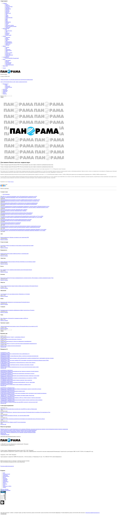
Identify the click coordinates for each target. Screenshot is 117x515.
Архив (4, 67)
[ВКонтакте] (1, 185)
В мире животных (9, 54)
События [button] (5, 3)
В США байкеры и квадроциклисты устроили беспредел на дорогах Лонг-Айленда (17, 362)
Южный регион (8, 87)
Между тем (5, 65)
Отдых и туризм (8, 52)
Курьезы (7, 34)
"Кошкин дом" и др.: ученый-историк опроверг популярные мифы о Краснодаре (17, 395)
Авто (6, 51)
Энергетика (7, 27)
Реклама (7, 23)
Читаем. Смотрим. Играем (10, 26)
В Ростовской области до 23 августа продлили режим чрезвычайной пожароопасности (18, 343)
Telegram (12, 181)
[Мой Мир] (3, 185)
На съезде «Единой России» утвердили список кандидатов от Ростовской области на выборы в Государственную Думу (25, 412)
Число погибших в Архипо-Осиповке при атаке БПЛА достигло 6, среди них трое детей (18, 402)
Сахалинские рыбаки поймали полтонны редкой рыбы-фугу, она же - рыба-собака (17, 382)
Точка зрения (8, 63)
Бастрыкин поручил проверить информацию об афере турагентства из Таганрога (17, 310)
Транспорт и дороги (9, 25)
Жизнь (4, 482)
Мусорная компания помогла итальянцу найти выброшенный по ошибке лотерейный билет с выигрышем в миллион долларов (27, 358)
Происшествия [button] (6, 28)
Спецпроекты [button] (6, 57)
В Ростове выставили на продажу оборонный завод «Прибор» (13, 210)
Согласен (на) (3, 513)
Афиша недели (8, 50)
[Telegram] (5, 185)
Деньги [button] (4, 36)
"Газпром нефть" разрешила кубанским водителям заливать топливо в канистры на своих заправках (21, 399)
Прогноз (7, 12)
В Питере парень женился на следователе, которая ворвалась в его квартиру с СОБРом (18, 377)
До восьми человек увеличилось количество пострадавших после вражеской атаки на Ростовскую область (22, 418)
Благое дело (7, 53)
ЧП (6, 29)
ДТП (6, 31)
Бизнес (6, 38)
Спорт (6, 24)
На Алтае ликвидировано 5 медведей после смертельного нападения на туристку (17, 373)
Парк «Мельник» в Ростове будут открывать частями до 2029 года (14, 318)
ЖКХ (6, 19)
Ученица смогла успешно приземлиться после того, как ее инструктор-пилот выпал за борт (19, 366)
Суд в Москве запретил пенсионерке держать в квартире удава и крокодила (16, 380)
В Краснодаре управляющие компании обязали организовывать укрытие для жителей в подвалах (20, 388)
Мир (6, 84)
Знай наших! (8, 60)
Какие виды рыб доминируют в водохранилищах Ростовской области (15, 302)
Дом (6, 48)
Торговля (7, 45)
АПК (6, 40)
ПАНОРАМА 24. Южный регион (7, 387)
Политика (7, 7)
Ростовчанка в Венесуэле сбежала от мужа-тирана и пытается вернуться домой (16, 245)
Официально (8, 21)
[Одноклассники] (2, 185)
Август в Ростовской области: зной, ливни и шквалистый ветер (13, 81)
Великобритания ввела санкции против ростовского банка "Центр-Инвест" (16, 213)
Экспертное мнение (9, 64)
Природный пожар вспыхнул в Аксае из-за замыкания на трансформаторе (15, 341)
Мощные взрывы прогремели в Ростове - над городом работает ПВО (14, 415)
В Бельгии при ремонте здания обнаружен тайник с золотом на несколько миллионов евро (19, 355)
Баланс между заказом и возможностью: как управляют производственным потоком (18, 432)
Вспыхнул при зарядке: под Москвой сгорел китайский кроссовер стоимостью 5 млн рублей (19, 375)
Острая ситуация (8, 6)
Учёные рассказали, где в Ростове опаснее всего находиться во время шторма (16, 79)
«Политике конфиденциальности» (92, 512)
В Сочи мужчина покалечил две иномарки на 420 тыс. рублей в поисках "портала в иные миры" (20, 397)
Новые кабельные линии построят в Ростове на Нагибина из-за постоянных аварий (17, 261)
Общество (7, 5)
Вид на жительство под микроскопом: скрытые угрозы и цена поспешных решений (17, 431)
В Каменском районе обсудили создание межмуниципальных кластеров (15, 220)
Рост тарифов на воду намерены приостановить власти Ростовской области (16, 269)
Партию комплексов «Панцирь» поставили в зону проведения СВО (14, 237)
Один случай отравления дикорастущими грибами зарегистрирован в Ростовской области (19, 285)
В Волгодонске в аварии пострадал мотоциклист (10, 345)
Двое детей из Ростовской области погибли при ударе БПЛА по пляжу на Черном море (18, 408)
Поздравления (8, 62)
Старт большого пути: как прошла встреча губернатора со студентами (15, 294)
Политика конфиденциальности (7, 466)
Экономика (7, 37)
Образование (8, 8)
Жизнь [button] (4, 46)
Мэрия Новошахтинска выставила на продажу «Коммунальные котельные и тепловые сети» (19, 200)
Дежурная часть (8, 30)
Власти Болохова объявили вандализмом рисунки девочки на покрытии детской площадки (19, 371)
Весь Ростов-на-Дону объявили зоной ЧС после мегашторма (13, 422)
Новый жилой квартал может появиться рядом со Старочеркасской (14, 253)
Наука (6, 20)
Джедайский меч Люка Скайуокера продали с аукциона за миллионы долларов (17, 364)
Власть (6, 4)
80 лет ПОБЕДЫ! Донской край (12, 58)
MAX (9, 181)
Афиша (6, 16)
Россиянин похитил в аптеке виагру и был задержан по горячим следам (15, 384)
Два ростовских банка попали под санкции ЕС (10, 223)
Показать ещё (3, 346)
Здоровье (7, 47)
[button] (5, 83)
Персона (7, 61)
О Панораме (3, 434)
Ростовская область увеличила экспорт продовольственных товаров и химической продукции (20, 227)
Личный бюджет (8, 42)
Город (6, 18)
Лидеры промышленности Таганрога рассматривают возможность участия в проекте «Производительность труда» (24, 207)
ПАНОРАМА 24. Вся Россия (6, 370)
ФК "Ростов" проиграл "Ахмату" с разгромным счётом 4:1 (12, 336)
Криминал (7, 32)
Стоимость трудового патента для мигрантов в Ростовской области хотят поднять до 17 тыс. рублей (21, 217)
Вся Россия (7, 86)
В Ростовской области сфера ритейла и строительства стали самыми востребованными (18, 204)
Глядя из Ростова (8, 17)
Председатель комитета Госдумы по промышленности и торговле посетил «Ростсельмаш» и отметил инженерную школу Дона (26, 277)
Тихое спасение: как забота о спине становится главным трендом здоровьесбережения (18, 430)
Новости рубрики (4, 239)
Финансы (7, 39)
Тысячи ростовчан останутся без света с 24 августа (11, 339)
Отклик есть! (8, 13)
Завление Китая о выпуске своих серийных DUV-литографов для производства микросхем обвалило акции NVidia (24, 360)
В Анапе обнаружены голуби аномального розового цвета (12, 391)
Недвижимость (8, 41)
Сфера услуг (8, 43)
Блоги (6, 88)
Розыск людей (8, 35)
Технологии (7, 49)
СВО (6, 14)
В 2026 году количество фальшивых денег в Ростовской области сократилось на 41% (18, 197)
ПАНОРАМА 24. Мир (5, 352)
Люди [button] (4, 59)
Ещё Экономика (6, 194)
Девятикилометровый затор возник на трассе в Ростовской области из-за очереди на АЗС (19, 326)
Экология (7, 55)
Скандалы (7, 10)
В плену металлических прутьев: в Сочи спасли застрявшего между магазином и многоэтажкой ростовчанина (23, 393)
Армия (6, 15)
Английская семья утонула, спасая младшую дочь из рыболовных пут (14, 353)
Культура (7, 9)
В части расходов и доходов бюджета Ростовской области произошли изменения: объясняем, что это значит (22, 230)
